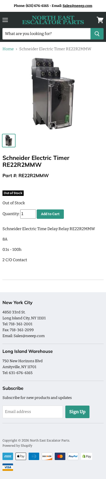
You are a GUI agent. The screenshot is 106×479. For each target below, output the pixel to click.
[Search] (97, 33)
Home (8, 49)
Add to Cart (50, 214)
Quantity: (10, 213)
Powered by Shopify (17, 445)
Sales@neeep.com (77, 6)
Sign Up (77, 411)
